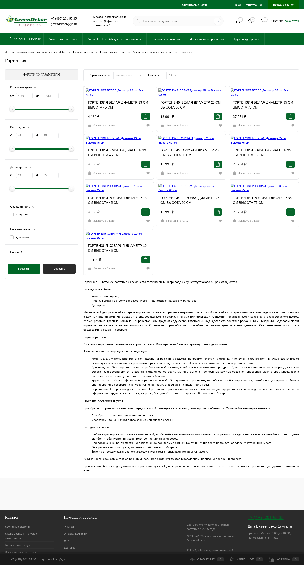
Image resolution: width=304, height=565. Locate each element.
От (12, 95)
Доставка (69, 547)
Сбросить (59, 268)
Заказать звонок (283, 4)
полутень (22, 214)
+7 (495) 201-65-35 (64, 18)
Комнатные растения (18, 526)
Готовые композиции (17, 545)
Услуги (68, 540)
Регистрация (253, 4)
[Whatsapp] (222, 5)
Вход (238, 4)
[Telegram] (213, 5)
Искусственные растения (20, 552)
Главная (69, 526)
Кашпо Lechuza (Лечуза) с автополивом (21, 536)
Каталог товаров (27, 39)
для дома (22, 237)
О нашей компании (75, 533)
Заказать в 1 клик (104, 125)
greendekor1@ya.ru (64, 24)
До (37, 95)
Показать (24, 268)
